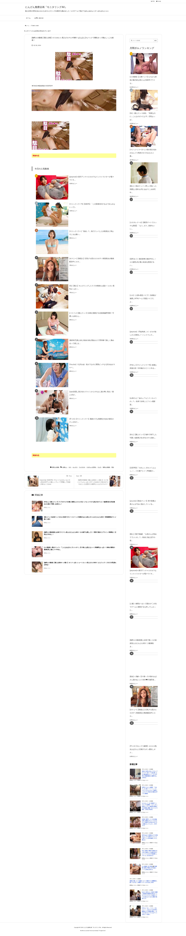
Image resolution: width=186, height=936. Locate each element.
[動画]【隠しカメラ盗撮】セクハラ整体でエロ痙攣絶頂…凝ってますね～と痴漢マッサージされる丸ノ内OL (143, 881)
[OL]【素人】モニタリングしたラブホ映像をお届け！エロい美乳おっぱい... (91, 287)
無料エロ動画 (36, 25)
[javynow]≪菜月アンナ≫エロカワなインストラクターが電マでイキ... (91, 178)
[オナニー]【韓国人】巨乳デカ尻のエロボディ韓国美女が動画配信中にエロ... (91, 260)
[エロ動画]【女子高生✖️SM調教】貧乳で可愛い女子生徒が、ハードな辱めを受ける (149, 868)
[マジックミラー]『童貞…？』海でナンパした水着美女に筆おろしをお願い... (91, 232)
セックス (75, 467)
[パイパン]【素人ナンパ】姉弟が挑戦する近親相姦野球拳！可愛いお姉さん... (91, 314)
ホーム (27, 25)
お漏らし (64, 467)
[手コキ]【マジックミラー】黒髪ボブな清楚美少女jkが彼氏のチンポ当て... (91, 420)
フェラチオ (82, 467)
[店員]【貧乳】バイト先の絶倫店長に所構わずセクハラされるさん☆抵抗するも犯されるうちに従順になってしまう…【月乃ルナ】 (149, 822)
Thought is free (102, 930)
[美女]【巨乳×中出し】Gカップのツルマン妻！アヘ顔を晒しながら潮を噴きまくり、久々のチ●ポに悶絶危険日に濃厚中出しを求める (149, 774)
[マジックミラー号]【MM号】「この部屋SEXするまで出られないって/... (92, 205)
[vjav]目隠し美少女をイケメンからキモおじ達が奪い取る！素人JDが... (91, 393)
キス (70, 467)
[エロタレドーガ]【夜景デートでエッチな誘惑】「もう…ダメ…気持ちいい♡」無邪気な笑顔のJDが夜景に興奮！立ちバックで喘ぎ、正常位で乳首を (150, 806)
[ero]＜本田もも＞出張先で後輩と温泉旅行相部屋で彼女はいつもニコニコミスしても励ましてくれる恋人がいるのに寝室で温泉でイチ (149, 895)
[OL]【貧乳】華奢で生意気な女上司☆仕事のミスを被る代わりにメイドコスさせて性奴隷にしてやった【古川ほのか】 (149, 853)
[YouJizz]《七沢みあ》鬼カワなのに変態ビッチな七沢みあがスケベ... (92, 366)
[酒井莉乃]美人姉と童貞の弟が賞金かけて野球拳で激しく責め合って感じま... (91, 341)
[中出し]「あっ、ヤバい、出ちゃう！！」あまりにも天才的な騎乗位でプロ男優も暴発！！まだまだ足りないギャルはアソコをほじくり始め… (149, 911)
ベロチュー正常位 (91, 467)
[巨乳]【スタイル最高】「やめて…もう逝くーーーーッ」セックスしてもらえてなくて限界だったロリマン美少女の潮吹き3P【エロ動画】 (149, 790)
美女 (113, 467)
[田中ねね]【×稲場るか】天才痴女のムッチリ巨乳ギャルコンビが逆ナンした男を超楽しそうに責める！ (150, 837)
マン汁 (99, 467)
